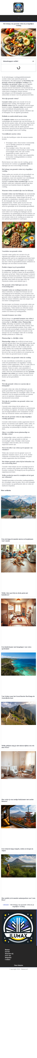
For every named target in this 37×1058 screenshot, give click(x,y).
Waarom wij (9, 953)
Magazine (8, 957)
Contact (7, 959)
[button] (18, 17)
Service (7, 951)
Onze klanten (18, 965)
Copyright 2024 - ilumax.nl (19, 969)
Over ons (8, 955)
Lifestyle (6, 905)
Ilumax (7, 949)
